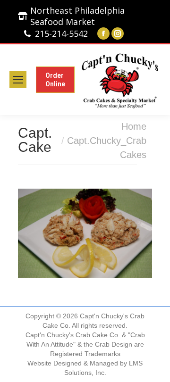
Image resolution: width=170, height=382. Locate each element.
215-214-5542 (61, 33)
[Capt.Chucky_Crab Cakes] (85, 233)
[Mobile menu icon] (17, 79)
